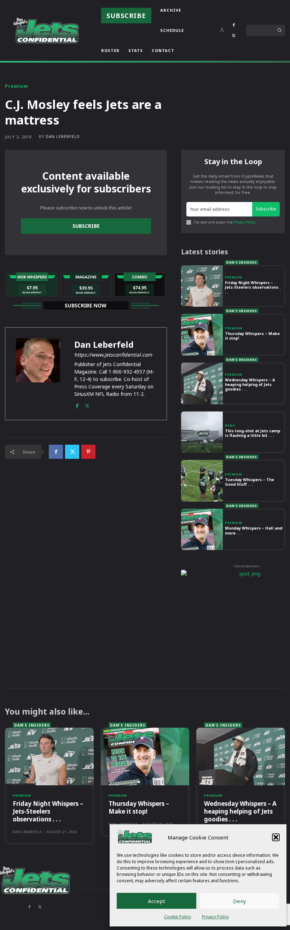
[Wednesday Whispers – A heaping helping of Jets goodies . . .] (202, 383)
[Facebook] (234, 25)
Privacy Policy (215, 917)
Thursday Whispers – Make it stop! (252, 336)
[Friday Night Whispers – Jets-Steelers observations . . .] (202, 286)
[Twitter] (234, 36)
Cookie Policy (177, 917)
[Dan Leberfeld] (38, 373)
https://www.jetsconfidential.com (113, 354)
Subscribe (86, 226)
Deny (239, 901)
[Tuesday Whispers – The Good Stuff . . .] (202, 481)
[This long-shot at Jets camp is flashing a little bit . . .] (202, 432)
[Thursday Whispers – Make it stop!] (202, 335)
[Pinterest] (88, 452)
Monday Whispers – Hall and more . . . (253, 530)
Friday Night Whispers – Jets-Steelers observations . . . (252, 287)
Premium (16, 86)
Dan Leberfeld (63, 136)
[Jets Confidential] (46, 30)
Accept (156, 901)
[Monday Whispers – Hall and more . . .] (202, 529)
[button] (275, 837)
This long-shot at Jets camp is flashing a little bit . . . (252, 433)
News (230, 425)
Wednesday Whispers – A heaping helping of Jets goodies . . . (250, 384)
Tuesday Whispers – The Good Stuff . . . (249, 482)
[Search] (279, 30)
